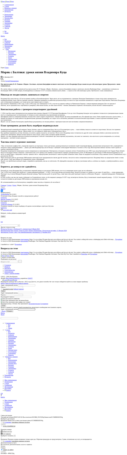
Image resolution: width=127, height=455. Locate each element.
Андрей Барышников (12, 81)
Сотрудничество (9, 270)
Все (5, 39)
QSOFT (30, 278)
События (7, 26)
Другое (6, 28)
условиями (7, 422)
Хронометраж (8, 10)
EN (2, 222)
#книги (3, 189)
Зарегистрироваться (11, 283)
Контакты (7, 268)
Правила (7, 267)
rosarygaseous (25, 239)
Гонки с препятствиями (11, 273)
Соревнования (9, 5)
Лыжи (6, 33)
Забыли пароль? (23, 283)
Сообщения (8, 385)
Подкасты (7, 11)
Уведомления (8, 387)
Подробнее (118, 239)
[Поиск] (19, 225)
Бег (5, 31)
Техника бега (8, 18)
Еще (7, 49)
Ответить (4, 197)
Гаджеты (7, 24)
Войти (3, 36)
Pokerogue (84, 254)
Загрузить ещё (7, 210)
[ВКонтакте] (2, 191)
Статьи (6, 6)
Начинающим (8, 14)
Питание (7, 19)
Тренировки (8, 16)
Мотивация (11, 51)
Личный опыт (12, 59)
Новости (11, 64)
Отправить (10, 311)
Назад (3, 311)
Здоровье (7, 21)
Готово (3, 305)
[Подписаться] (20, 261)
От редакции (12, 61)
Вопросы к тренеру (10, 8)
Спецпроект (12, 63)
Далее (3, 424)
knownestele (24, 241)
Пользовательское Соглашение (38, 304)
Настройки (7, 388)
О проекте (7, 265)
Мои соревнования (10, 380)
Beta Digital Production (13, 278)
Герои (10, 58)
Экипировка (8, 23)
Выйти (8, 390)
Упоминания (8, 382)
